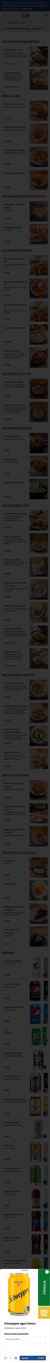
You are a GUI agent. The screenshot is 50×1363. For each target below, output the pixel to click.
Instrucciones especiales (16, 1333)
